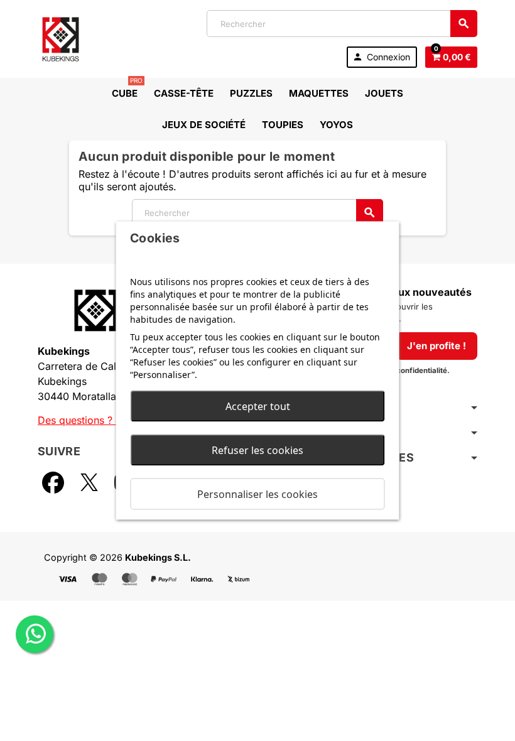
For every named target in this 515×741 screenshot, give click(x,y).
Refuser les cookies (257, 450)
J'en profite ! (436, 346)
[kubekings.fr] (61, 37)
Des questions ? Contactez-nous (114, 420)
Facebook (53, 482)
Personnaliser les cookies (257, 494)
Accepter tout (257, 406)
